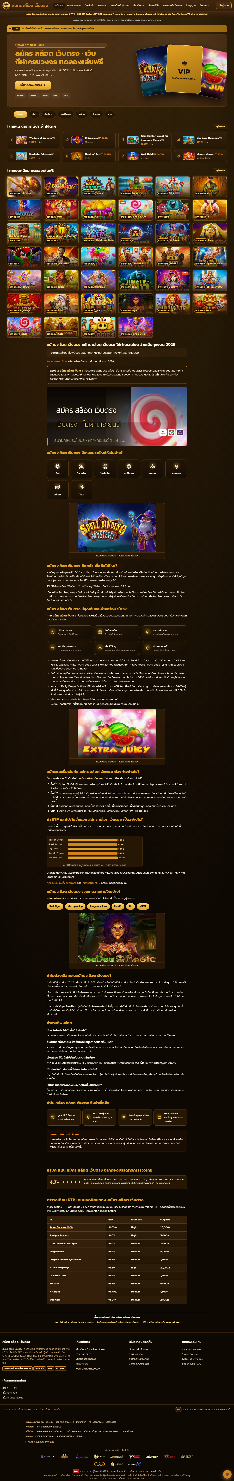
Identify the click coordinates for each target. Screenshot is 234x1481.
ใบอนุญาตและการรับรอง (88, 1369)
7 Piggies (55, 1291)
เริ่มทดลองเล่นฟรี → (33, 85)
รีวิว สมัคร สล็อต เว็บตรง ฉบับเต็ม (161, 1322)
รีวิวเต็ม (49, 1422)
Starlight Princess (59, 1235)
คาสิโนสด (66, 114)
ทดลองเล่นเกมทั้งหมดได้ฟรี (61, 883)
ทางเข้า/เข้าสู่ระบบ (120, 5)
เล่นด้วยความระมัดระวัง (150, 1471)
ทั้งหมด (20, 114)
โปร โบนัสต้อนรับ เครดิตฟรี (48, 1426)
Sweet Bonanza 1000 (61, 1227)
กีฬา (34, 114)
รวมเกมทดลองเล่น (191, 1349)
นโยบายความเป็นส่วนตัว (118, 1478)
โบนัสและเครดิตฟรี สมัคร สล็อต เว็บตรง (118, 1322)
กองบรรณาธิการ (84, 1354)
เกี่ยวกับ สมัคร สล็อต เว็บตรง (90, 1349)
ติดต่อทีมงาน (82, 1364)
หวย (110, 114)
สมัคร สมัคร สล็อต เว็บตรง (49, 1431)
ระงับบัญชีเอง (136, 1354)
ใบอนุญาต (191, 5)
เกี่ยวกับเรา (138, 5)
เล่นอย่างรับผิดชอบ (172, 5)
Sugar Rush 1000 (191, 1364)
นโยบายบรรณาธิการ (86, 1359)
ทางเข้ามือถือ (127, 1431)
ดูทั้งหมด (220, 126)
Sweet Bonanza (190, 1354)
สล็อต (82, 114)
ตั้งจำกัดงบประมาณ (139, 1359)
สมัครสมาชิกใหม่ (91, 883)
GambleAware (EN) (139, 1364)
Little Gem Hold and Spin (63, 1243)
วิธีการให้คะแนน (163, 1183)
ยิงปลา (96, 114)
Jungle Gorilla (57, 1251)
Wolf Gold (55, 1299)
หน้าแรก (59, 5)
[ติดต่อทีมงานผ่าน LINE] (227, 1474)
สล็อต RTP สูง (9, 1388)
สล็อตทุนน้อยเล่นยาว (12, 1398)
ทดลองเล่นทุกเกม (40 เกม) (41, 1441)
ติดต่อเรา (204, 5)
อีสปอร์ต (49, 114)
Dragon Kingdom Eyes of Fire (65, 1259)
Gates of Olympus (192, 1359)
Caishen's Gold (58, 1275)
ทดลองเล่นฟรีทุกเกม (44, 1436)
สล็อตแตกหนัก (9, 1393)
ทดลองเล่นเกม (74, 5)
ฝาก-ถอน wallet (111, 1431)
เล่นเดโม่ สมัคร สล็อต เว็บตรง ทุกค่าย (74, 1322)
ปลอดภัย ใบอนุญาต (65, 1422)
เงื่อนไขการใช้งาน (137, 1478)
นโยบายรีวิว (153, 5)
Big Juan (54, 1283)
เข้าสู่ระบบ (224, 5)
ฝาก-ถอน (102, 5)
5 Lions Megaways (59, 1267)
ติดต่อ (79, 1436)
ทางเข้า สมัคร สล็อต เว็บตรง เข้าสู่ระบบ (83, 1431)
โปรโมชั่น (89, 5)
